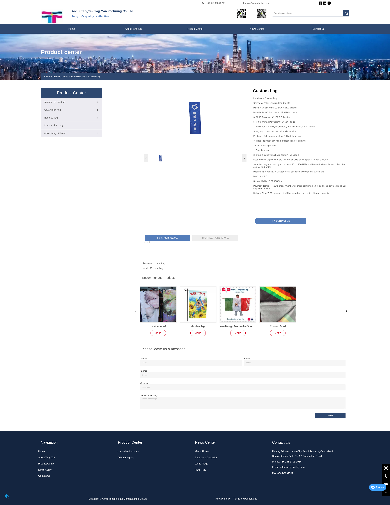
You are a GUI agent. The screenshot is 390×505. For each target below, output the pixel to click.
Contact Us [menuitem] (318, 29)
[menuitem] (133, 29)
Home (47, 76)
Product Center (60, 76)
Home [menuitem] (71, 29)
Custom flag (94, 76)
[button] (133, 29)
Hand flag (160, 263)
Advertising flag (78, 76)
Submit (330, 415)
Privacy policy (222, 498)
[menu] (195, 29)
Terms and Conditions (245, 498)
